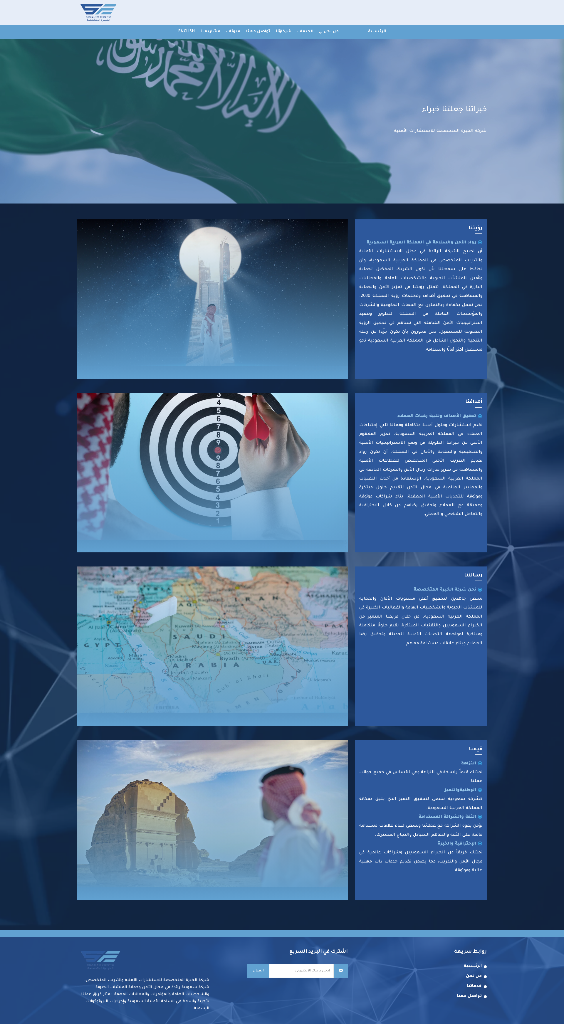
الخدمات (305, 31)
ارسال (258, 971)
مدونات (233, 31)
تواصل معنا (258, 31)
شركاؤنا (283, 31)
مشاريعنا (210, 31)
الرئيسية (377, 31)
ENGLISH (186, 31)
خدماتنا (474, 986)
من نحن (331, 31)
